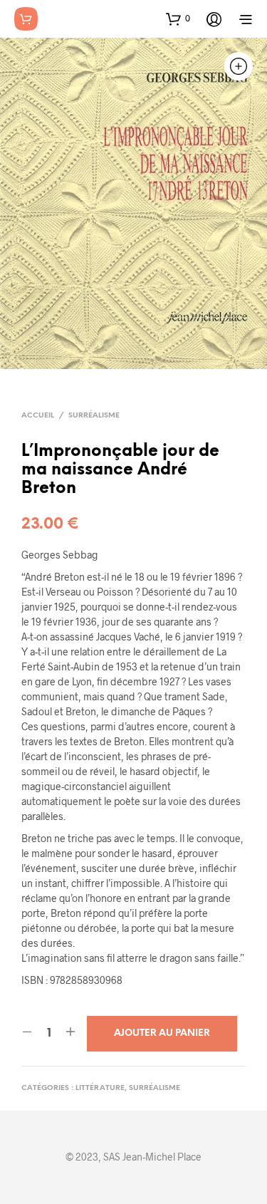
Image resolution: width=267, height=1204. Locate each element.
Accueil (37, 416)
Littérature (100, 1088)
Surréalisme (94, 416)
